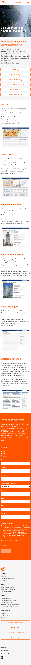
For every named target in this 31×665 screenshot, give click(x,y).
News (3, 595)
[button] (27, 2)
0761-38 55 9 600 (14, 533)
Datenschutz (5, 654)
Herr (4, 451)
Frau (4, 454)
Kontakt (4, 647)
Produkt (3, 573)
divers (5, 456)
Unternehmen (5, 610)
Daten (3, 584)
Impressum (5, 651)
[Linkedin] (2, 657)
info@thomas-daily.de (19, 535)
